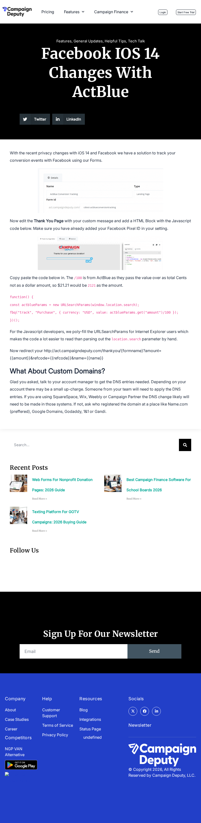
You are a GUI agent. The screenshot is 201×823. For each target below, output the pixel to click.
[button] (35, 119)
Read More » (39, 498)
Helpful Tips (115, 41)
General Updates (88, 41)
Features (71, 11)
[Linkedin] (156, 711)
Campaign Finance (111, 11)
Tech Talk (136, 41)
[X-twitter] (132, 711)
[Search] (185, 445)
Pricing (47, 11)
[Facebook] (144, 711)
